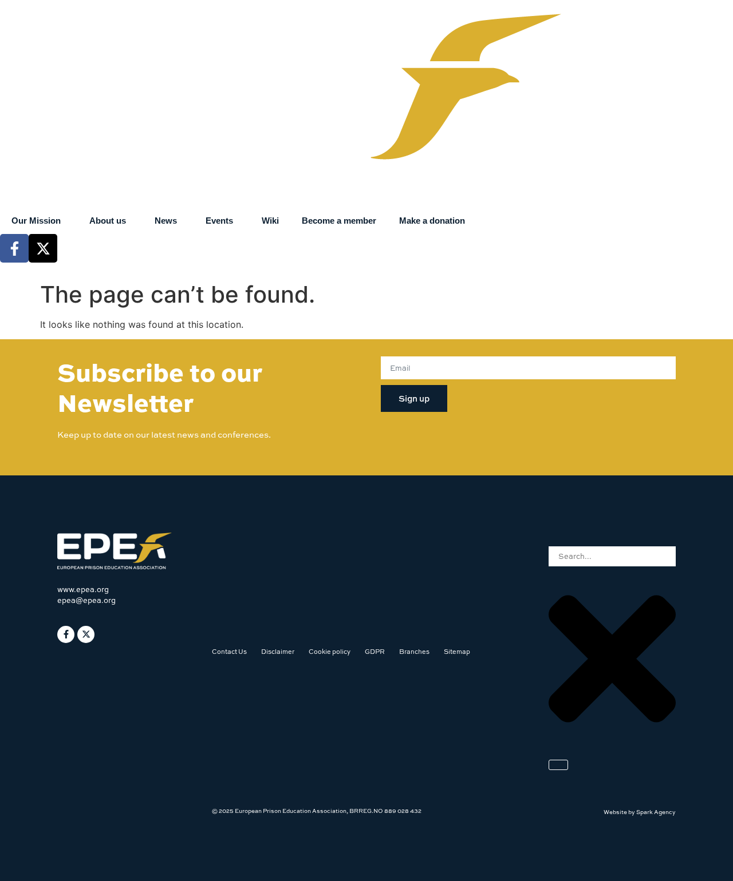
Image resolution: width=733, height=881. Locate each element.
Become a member (339, 220)
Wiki (270, 220)
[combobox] (612, 556)
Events (219, 220)
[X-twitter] (43, 248)
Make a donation (432, 220)
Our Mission (36, 220)
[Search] (558, 765)
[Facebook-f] (14, 248)
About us (107, 220)
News (166, 220)
